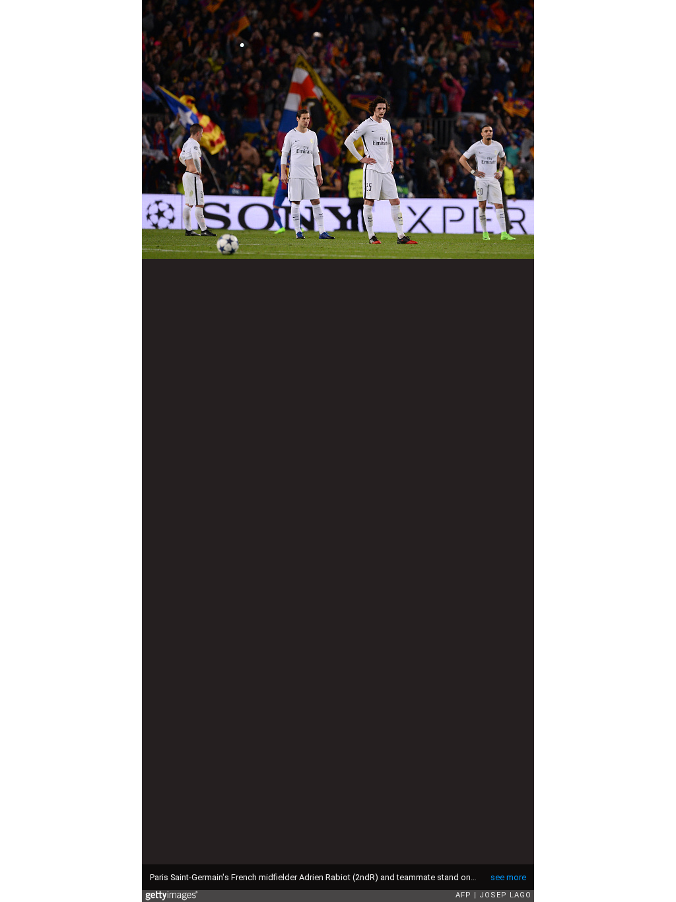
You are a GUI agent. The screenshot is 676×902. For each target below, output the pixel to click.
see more (508, 877)
